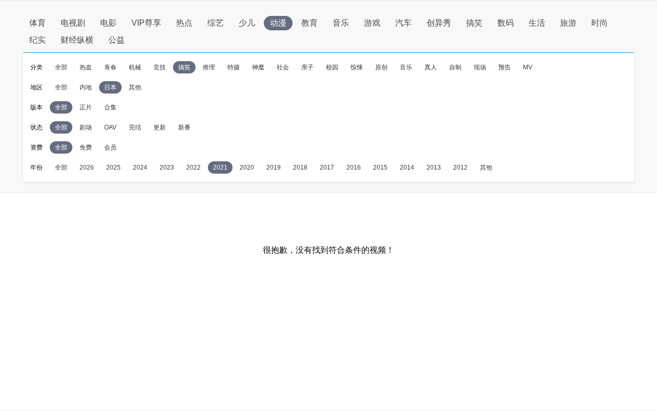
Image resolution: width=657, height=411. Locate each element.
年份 (36, 167)
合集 (110, 107)
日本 (110, 87)
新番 (184, 127)
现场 (480, 67)
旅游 (568, 22)
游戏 (372, 22)
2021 (220, 167)
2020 (247, 167)
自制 (455, 67)
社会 (283, 67)
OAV (110, 127)
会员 (110, 147)
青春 (110, 67)
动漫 (278, 22)
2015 (380, 167)
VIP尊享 (146, 22)
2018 (300, 167)
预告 (504, 67)
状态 (36, 127)
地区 (36, 87)
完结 (135, 127)
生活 (537, 22)
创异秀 (439, 22)
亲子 (307, 67)
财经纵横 (77, 39)
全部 (61, 67)
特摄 (233, 67)
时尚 (599, 22)
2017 (327, 167)
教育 (309, 22)
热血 (86, 67)
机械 (135, 67)
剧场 (86, 127)
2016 (353, 167)
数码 (505, 22)
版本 (36, 107)
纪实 (37, 39)
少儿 (247, 22)
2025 (113, 167)
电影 (108, 22)
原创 (381, 67)
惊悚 (357, 67)
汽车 (403, 22)
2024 (140, 167)
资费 (36, 147)
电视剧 (73, 22)
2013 (434, 167)
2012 (460, 167)
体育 (37, 22)
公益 (116, 39)
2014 (407, 167)
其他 (135, 87)
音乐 (341, 22)
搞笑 (474, 22)
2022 (193, 167)
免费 (86, 147)
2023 (167, 167)
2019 (273, 167)
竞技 (159, 67)
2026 (87, 167)
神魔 (258, 67)
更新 (159, 127)
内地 (86, 87)
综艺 (215, 22)
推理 (209, 67)
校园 (332, 67)
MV (527, 67)
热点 (184, 22)
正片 (86, 107)
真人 (430, 67)
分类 (36, 67)
